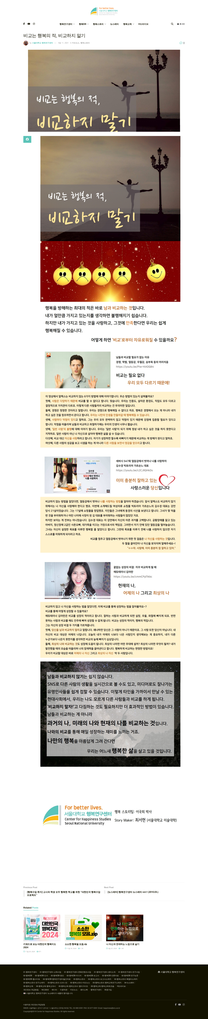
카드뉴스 (75, 42)
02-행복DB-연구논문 (130, 975)
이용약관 (63, 989)
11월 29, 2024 (30, 951)
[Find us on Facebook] (24, 24)
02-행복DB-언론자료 (110, 975)
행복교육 (127, 24)
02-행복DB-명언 (57, 975)
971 (39, 951)
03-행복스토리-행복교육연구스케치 (107, 982)
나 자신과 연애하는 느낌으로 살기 (122, 944)
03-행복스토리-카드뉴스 (80, 982)
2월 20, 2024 (112, 948)
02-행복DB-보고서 (91, 975)
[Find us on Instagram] (34, 24)
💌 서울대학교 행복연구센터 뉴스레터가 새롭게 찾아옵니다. (48, 993)
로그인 (182, 24)
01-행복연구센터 (30, 972)
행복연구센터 (66, 24)
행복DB (82, 24)
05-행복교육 (28, 986)
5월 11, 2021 (63, 42)
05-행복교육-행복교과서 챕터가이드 (73, 986)
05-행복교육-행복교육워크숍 (102, 986)
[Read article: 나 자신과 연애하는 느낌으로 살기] (124, 928)
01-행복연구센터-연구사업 (129, 972)
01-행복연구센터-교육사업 (50, 972)
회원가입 (108, 989)
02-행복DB (27, 975)
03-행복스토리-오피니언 (57, 982)
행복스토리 (98, 24)
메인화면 (45, 989)
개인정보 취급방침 (31, 989)
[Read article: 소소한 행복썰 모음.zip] (83, 928)
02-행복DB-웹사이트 (31, 979)
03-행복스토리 (79, 979)
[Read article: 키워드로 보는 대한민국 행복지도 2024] (42, 928)
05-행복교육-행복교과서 (46, 986)
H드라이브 (143, 24)
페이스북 (84, 989)
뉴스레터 (114, 24)
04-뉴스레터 (129, 982)
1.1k (81, 948)
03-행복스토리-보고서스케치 (99, 979)
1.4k (122, 948)
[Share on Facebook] (27, 139)
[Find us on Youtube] (29, 24)
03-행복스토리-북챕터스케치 (126, 979)
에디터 (54, 989)
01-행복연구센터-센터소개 (104, 972)
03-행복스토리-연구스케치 (34, 982)
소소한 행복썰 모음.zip (76, 944)
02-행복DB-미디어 (74, 975)
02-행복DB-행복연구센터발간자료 (57, 979)
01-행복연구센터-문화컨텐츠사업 (77, 972)
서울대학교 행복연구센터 (42, 42)
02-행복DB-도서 (41, 975)
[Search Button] (172, 24)
